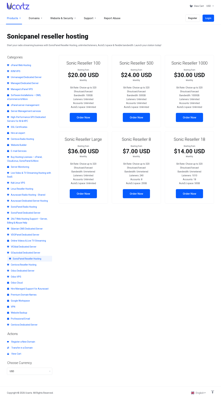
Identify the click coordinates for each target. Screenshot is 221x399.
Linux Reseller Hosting (21, 188)
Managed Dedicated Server (24, 83)
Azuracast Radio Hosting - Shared (27, 194)
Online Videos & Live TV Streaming (28, 240)
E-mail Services (18, 151)
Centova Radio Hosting (22, 139)
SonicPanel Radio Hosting (23, 207)
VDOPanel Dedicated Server (24, 234)
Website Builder (18, 145)
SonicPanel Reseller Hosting (26, 258)
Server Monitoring (19, 167)
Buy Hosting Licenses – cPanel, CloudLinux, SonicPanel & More (24, 159)
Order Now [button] (83, 117)
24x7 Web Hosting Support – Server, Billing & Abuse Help (27, 221)
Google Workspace (20, 300)
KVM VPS (15, 71)
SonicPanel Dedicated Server (25, 213)
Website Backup (18, 312)
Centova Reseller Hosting (23, 264)
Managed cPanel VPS (21, 89)
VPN (12, 306)
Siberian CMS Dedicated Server (26, 228)
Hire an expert (17, 133)
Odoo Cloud (16, 282)
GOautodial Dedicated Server (25, 252)
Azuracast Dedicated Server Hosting (29, 201)
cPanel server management (24, 105)
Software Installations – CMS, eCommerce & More (24, 97)
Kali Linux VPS (17, 182)
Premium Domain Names (23, 294)
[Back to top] (213, 392)
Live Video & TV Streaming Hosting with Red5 (29, 175)
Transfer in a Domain (21, 347)
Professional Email (20, 318)
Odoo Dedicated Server (22, 270)
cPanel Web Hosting (20, 65)
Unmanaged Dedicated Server (26, 77)
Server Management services (25, 111)
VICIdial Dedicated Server (23, 246)
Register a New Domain (22, 341)
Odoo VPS (15, 276)
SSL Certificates (18, 127)
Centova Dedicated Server (24, 324)
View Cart (15, 353)
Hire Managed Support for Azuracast (29, 288)
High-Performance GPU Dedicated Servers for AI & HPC (26, 119)
